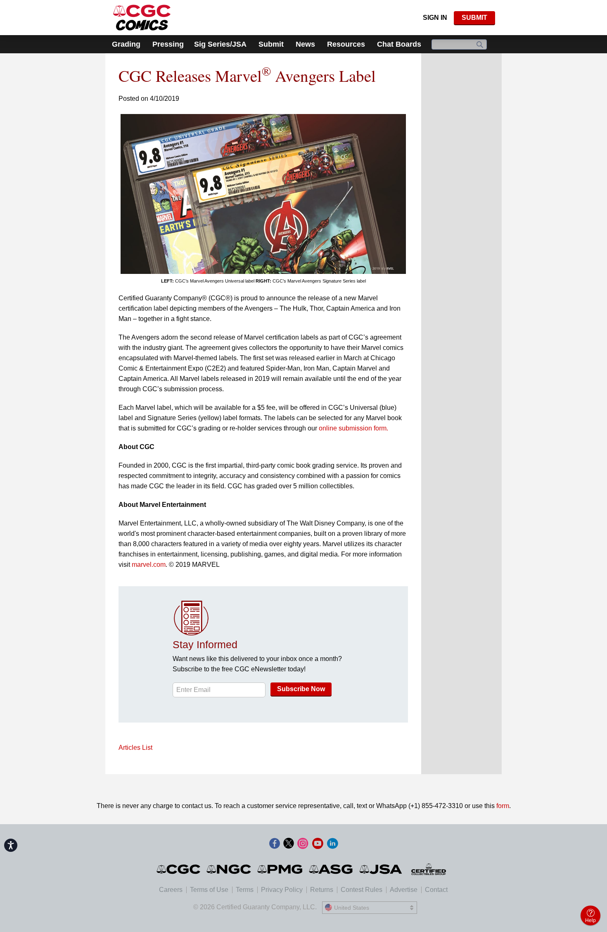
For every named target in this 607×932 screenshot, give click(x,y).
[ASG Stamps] (331, 869)
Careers (171, 889)
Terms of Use (209, 889)
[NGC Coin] (229, 869)
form (502, 805)
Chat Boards (399, 44)
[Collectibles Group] (429, 869)
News (305, 44)
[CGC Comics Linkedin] (332, 844)
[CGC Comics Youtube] (317, 844)
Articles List (135, 747)
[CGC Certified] (142, 17)
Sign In (435, 17)
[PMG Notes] (280, 869)
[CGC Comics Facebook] (274, 844)
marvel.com (149, 564)
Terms (245, 889)
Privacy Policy (282, 889)
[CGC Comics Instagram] (302, 844)
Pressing (168, 44)
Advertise (403, 889)
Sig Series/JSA (220, 44)
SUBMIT (474, 17)
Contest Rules (361, 889)
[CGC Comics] (179, 869)
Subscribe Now (301, 688)
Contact (436, 889)
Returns (321, 889)
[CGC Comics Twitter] (288, 844)
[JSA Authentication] (380, 869)
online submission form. (353, 428)
